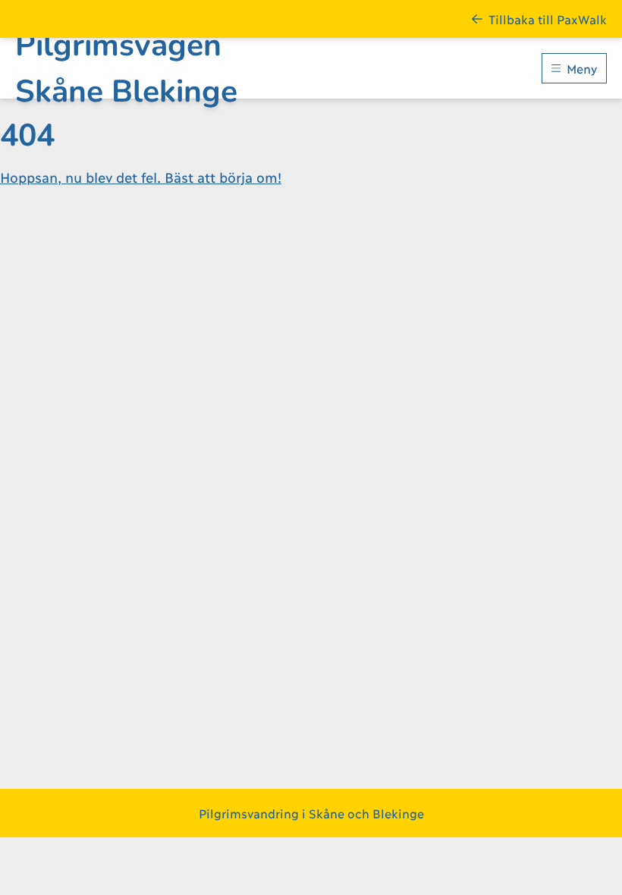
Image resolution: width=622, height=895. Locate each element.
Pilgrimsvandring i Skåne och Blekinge (311, 813)
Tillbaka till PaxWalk (547, 18)
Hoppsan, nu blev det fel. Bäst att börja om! (140, 176)
